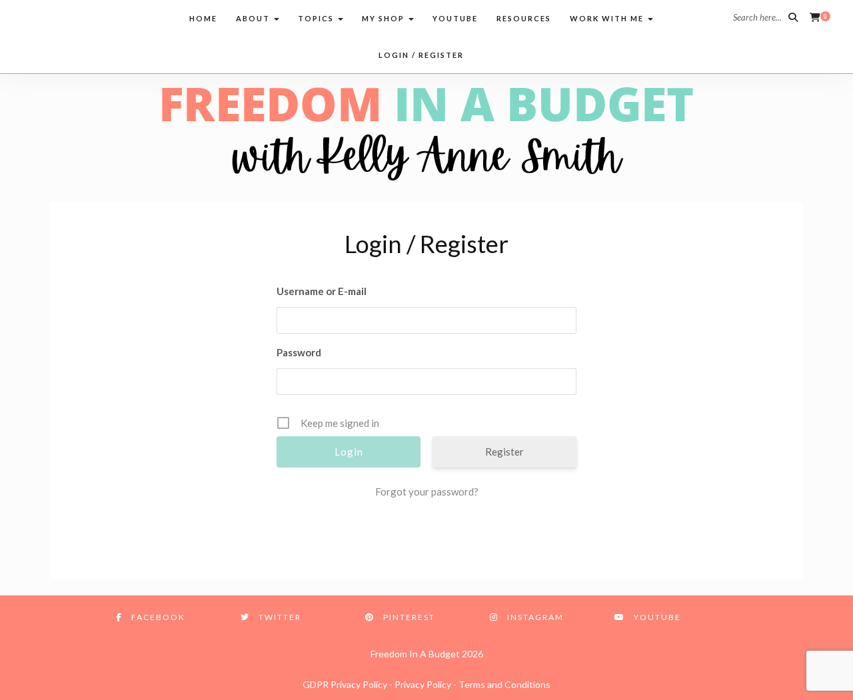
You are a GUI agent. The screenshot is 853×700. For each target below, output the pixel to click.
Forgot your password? (426, 492)
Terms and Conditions (504, 684)
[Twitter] (55, 17)
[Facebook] (29, 17)
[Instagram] (105, 17)
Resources (523, 18)
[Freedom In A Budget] (426, 132)
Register (504, 452)
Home (203, 18)
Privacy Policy (423, 684)
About (254, 18)
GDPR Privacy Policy (345, 684)
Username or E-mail (322, 291)
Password (299, 352)
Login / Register (421, 55)
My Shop (384, 18)
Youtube (455, 18)
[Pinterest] (80, 17)
